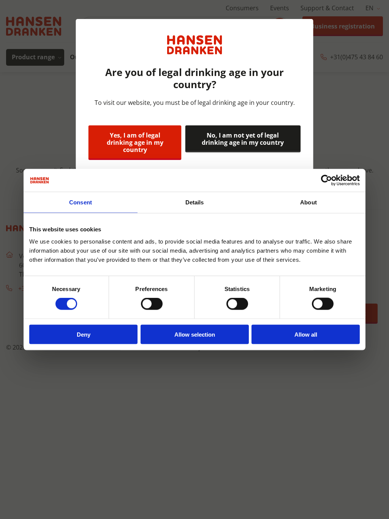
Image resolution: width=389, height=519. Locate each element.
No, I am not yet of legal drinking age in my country (243, 139)
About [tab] (308, 202)
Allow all (305, 334)
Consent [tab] (80, 202)
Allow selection (194, 334)
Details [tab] (194, 202)
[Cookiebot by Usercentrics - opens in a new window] (326, 180)
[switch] (152, 304)
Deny (83, 334)
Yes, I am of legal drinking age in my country (135, 142)
